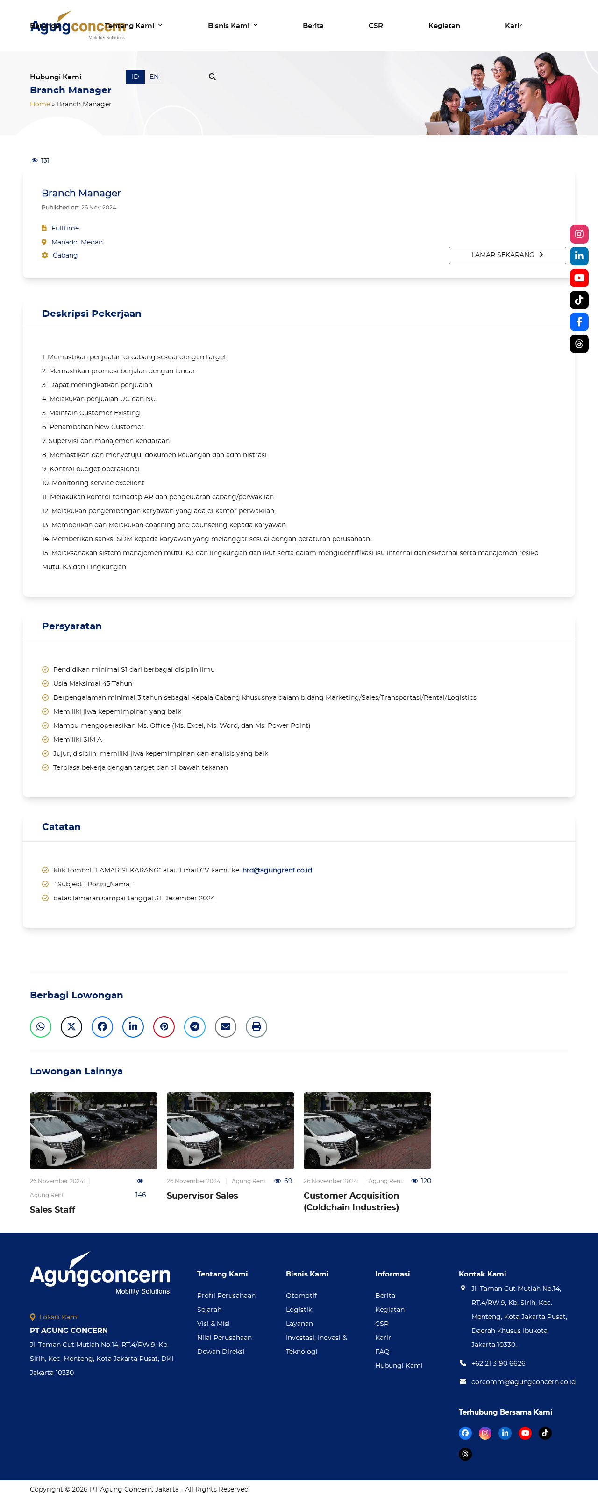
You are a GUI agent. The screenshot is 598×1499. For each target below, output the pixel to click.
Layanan (299, 1324)
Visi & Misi (213, 1324)
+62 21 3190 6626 (498, 1363)
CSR (382, 1324)
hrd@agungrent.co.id (277, 870)
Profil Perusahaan (226, 1296)
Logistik (299, 1310)
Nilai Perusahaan (224, 1338)
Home (40, 104)
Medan (92, 242)
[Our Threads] (579, 344)
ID (135, 77)
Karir (383, 1338)
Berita (385, 1296)
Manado (64, 242)
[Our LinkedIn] (579, 256)
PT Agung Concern (121, 1489)
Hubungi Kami (399, 1366)
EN (154, 77)
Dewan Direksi (221, 1352)
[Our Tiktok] (579, 300)
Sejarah (209, 1310)
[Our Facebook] (579, 322)
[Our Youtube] (579, 278)
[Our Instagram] (579, 234)
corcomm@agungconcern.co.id (523, 1382)
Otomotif (301, 1296)
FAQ (382, 1352)
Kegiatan (390, 1310)
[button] (212, 77)
